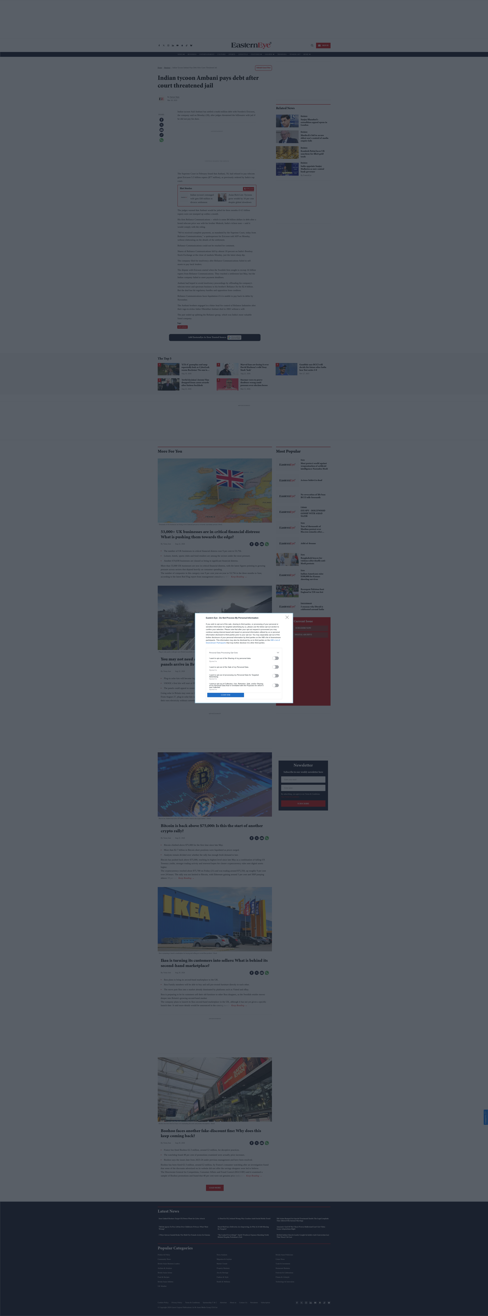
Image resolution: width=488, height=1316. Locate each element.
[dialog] (244, 658)
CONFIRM (225, 695)
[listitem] (244, 652)
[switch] (275, 658)
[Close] (288, 618)
